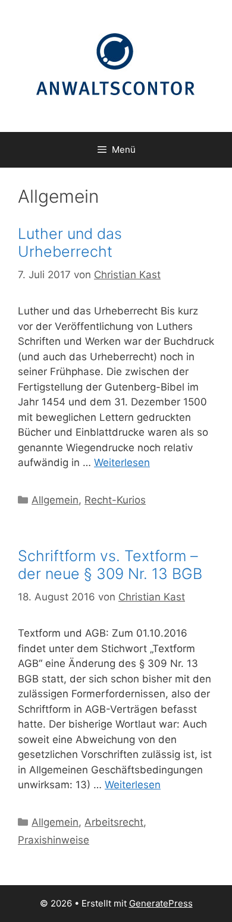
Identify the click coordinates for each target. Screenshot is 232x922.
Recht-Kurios (115, 500)
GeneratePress (161, 903)
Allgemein (55, 500)
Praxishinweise (53, 840)
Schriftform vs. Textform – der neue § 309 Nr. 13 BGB (110, 565)
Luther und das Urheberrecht (70, 242)
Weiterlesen (122, 462)
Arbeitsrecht (113, 822)
